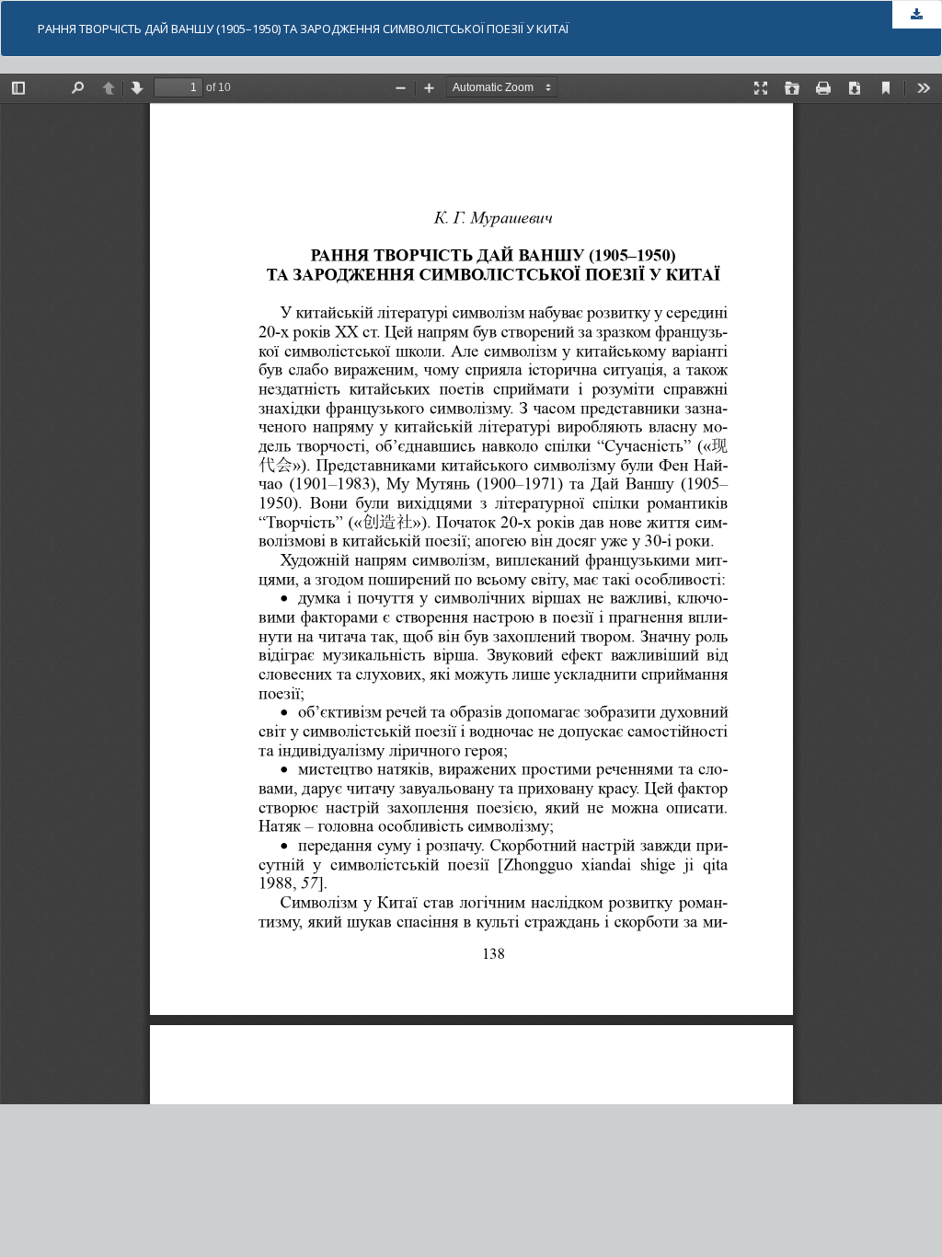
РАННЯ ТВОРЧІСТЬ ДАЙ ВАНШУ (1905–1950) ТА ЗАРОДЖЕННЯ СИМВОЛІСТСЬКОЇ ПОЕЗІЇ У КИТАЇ (303, 28)
